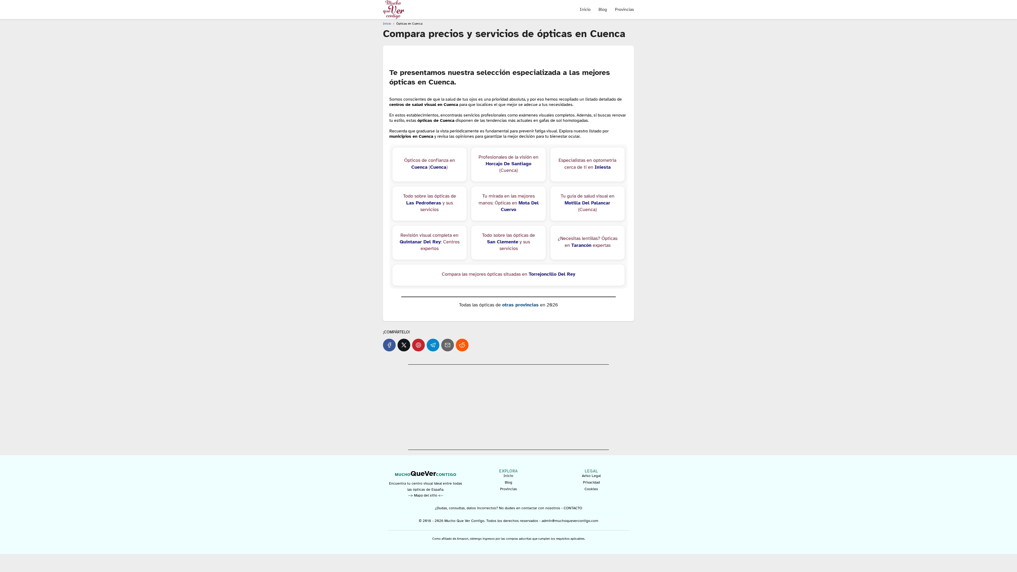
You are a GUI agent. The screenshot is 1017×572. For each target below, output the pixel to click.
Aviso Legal (591, 475)
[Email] (447, 345)
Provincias (624, 9)
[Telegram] (433, 345)
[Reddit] (462, 345)
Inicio (585, 9)
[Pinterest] (418, 345)
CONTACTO (573, 508)
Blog (603, 9)
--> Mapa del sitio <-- (425, 495)
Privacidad (591, 482)
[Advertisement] (508, 407)
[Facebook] (389, 345)
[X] (404, 345)
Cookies (591, 489)
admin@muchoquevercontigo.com (570, 521)
